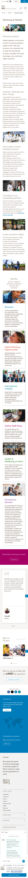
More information (16, 871)
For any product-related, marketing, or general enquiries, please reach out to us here (13, 704)
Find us (5, 799)
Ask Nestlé (6, 794)
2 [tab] (12, 663)
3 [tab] (13, 663)
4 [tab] (14, 663)
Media (4, 805)
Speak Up (6, 743)
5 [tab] (15, 663)
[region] (14, 867)
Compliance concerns (11, 736)
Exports (5, 801)
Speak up (5, 808)
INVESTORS (14, 820)
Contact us (24, 1)
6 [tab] (16, 663)
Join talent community (13, 679)
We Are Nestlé (6, 810)
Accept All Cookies (14, 875)
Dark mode (4, 1)
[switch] (9, 1)
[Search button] (22, 8)
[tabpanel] (14, 597)
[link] (19, 679)
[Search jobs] (14, 650)
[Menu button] (25, 8)
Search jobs (14, 559)
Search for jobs (7, 803)
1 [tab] (11, 663)
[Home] (8, 7)
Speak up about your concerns (11, 740)
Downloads (14, 815)
